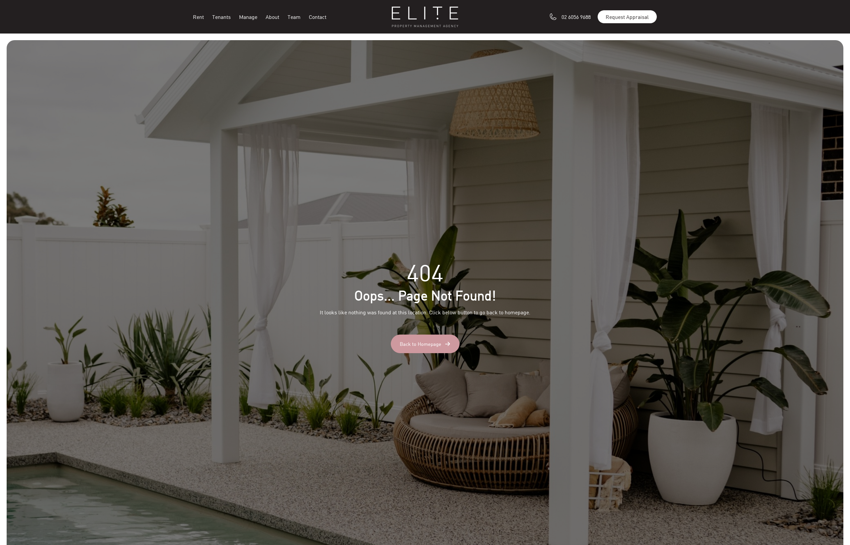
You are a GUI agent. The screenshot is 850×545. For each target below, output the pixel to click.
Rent (198, 17)
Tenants (221, 17)
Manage (248, 17)
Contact (317, 17)
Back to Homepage (420, 344)
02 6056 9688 (576, 17)
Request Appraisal (627, 17)
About (272, 17)
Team (294, 17)
